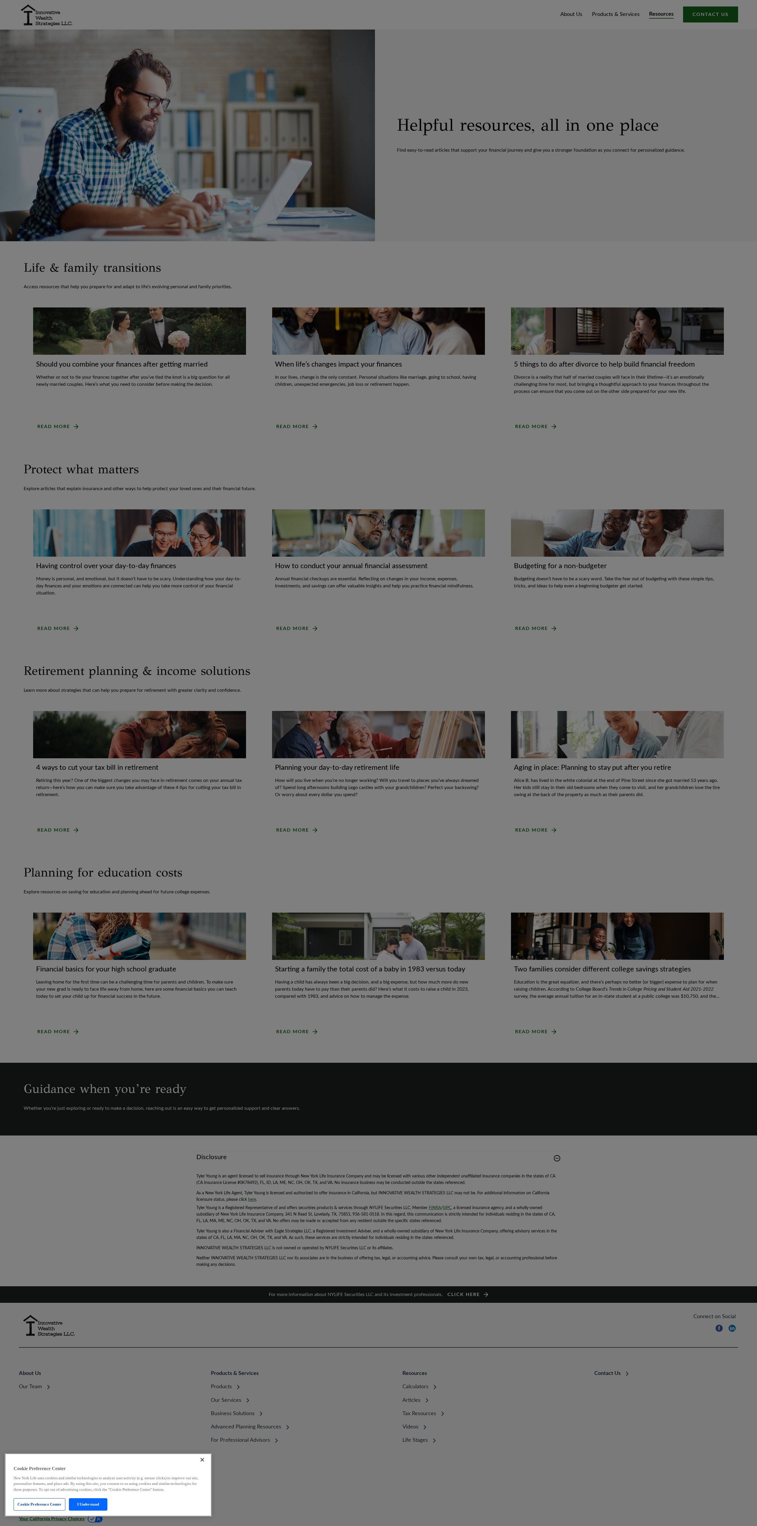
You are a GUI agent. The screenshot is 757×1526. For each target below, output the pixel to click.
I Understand (88, 1504)
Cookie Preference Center (39, 1504)
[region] (108, 1485)
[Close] (202, 1459)
